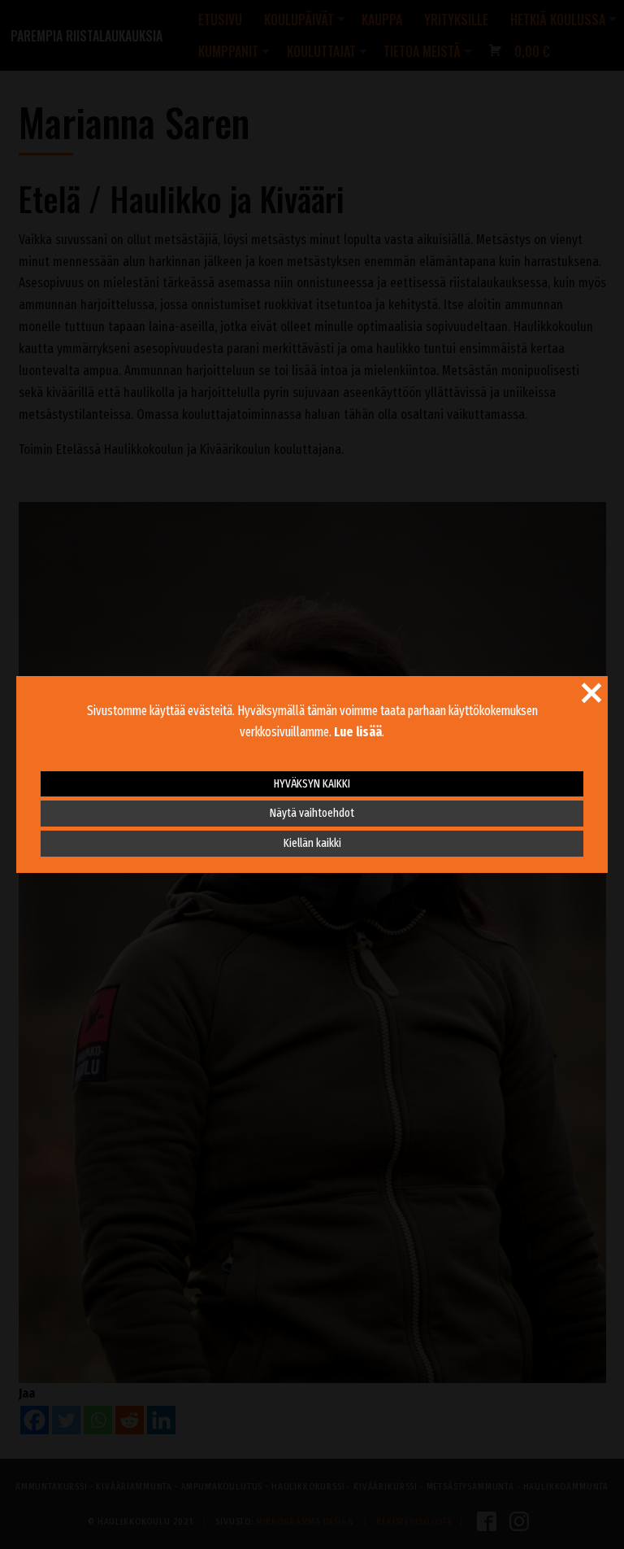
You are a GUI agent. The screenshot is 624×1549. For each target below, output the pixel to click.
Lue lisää (358, 732)
